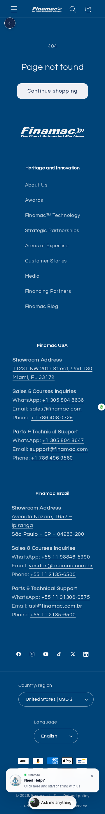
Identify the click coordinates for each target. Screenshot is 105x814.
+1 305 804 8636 (63, 400)
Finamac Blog (41, 306)
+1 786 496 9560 (52, 458)
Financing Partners (48, 291)
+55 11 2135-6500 (53, 574)
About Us (36, 185)
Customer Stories (46, 261)
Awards (34, 200)
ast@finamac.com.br (55, 606)
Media (32, 276)
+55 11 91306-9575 (65, 597)
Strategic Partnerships (52, 230)
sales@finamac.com (56, 409)
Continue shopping (52, 91)
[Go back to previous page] (9, 23)
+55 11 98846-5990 (65, 557)
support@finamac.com (59, 449)
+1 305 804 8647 (63, 440)
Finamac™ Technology (52, 215)
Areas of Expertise (47, 245)
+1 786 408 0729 (52, 417)
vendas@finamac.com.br (61, 565)
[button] (14, 9)
